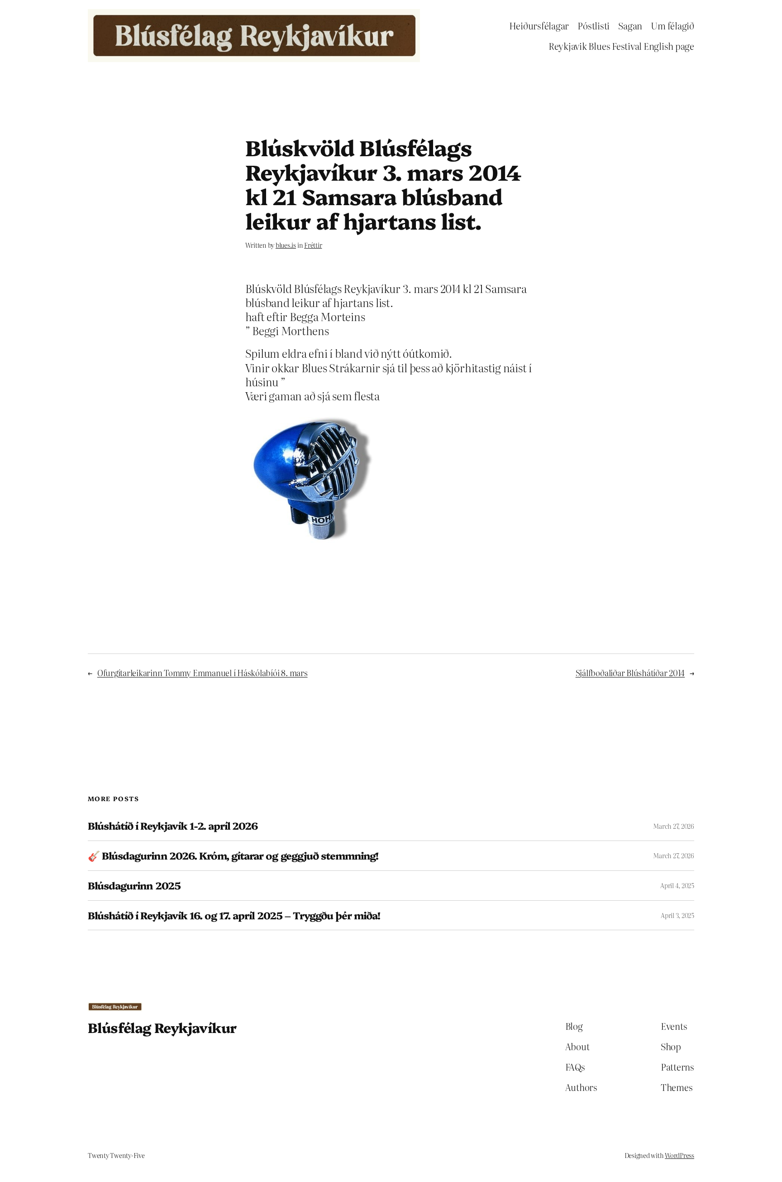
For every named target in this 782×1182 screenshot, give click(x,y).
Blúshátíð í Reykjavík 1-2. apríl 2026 (172, 825)
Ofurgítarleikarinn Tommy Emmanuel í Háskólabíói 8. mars (202, 673)
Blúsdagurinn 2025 (134, 885)
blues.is (286, 245)
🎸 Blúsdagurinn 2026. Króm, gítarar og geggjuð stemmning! (233, 855)
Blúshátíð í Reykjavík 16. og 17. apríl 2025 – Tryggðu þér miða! (234, 915)
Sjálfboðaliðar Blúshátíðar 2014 (630, 673)
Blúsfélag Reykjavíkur (162, 1027)
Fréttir (313, 245)
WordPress (679, 1155)
